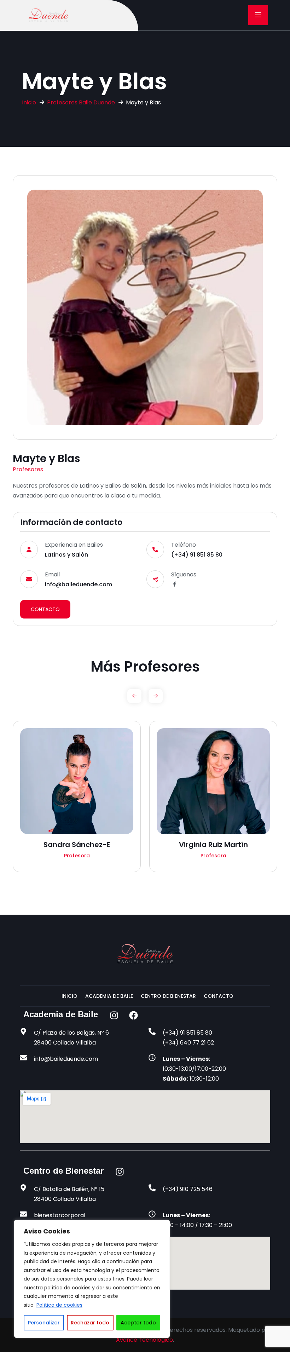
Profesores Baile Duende (81, 102)
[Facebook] (133, 1015)
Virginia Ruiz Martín (213, 845)
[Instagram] (114, 1015)
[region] (92, 1279)
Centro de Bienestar (168, 996)
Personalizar (44, 1322)
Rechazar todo (90, 1322)
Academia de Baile (109, 996)
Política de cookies (59, 1304)
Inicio (29, 102)
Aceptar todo (138, 1322)
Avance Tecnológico (144, 1340)
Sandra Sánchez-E (77, 845)
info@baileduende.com (78, 584)
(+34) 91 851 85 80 (196, 555)
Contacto (45, 609)
